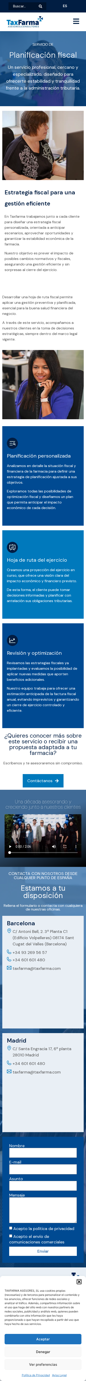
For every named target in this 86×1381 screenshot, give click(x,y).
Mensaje (17, 1195)
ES (65, 5)
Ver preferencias (43, 1364)
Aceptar (43, 1339)
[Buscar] (42, 6)
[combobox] (23, 6)
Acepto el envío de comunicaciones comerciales (36, 1239)
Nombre (17, 1146)
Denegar (43, 1352)
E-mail (15, 1162)
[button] (79, 1281)
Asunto (16, 1179)
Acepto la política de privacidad (43, 1228)
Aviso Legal (59, 1375)
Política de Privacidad (36, 1375)
